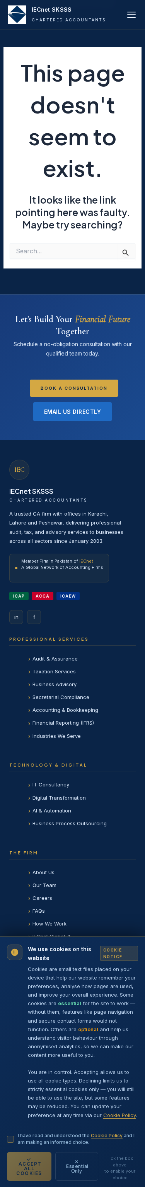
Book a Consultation (74, 388)
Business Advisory (54, 684)
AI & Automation (51, 810)
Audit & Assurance (55, 658)
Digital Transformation (59, 798)
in (16, 617)
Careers (42, 898)
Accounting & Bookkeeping (65, 710)
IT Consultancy (50, 784)
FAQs (38, 911)
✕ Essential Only (77, 1166)
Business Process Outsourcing (69, 823)
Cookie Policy (119, 1115)
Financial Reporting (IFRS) (63, 723)
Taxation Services (54, 671)
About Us (43, 872)
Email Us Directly (72, 411)
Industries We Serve (56, 736)
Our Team (44, 885)
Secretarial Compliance (60, 697)
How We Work (49, 923)
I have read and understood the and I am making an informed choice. (76, 1139)
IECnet (86, 561)
